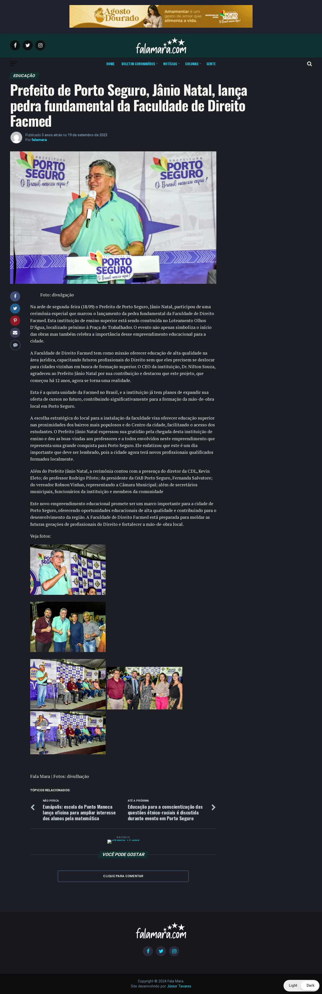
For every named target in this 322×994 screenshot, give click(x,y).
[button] (301, 985)
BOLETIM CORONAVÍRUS (138, 63)
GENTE (211, 63)
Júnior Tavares (179, 986)
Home (110, 63)
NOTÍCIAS (170, 63)
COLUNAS (191, 63)
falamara (39, 140)
